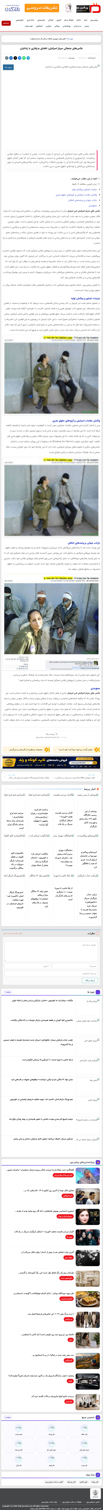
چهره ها (70, 39)
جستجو (6, 23)
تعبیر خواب (29, 26)
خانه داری (30, 20)
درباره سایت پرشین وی (49, 1502)
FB (20, 58)
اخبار (85, 20)
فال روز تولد (71, 1482)
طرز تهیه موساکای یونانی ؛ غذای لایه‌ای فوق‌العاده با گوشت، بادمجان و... (43, 1293)
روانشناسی (66, 26)
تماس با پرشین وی (93, 1502)
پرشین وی (94, 20)
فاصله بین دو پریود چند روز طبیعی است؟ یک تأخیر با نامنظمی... (47, 1334)
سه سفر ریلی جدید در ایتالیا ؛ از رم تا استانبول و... (53, 1355)
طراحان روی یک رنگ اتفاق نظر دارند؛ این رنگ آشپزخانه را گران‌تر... (46, 1272)
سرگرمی (48, 26)
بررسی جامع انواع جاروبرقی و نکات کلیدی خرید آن (53, 1396)
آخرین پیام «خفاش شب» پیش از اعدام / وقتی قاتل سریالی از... (47, 1252)
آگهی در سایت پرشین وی (54, 1482)
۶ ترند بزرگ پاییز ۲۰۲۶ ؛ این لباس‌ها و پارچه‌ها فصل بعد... (50, 1313)
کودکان (50, 20)
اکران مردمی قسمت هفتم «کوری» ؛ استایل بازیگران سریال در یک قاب (44, 1231)
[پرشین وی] (87, 8)
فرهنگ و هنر (68, 20)
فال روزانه (95, 1482)
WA (24, 58)
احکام (79, 20)
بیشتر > (7, 992)
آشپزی (58, 20)
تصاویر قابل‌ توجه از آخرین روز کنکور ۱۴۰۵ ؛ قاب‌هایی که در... (48, 1190)
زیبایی (86, 26)
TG (28, 58)
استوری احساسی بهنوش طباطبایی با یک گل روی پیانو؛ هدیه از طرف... (44, 1211)
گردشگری (39, 26)
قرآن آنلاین (83, 1482)
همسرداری (41, 20)
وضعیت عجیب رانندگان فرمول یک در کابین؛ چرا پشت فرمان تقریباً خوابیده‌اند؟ (41, 1375)
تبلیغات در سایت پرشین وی (72, 1502)
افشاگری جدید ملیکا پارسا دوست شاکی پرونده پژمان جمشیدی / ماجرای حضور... (40, 1169)
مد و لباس (77, 26)
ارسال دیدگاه (90, 980)
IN (11, 58)
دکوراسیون (20, 20)
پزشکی (56, 26)
